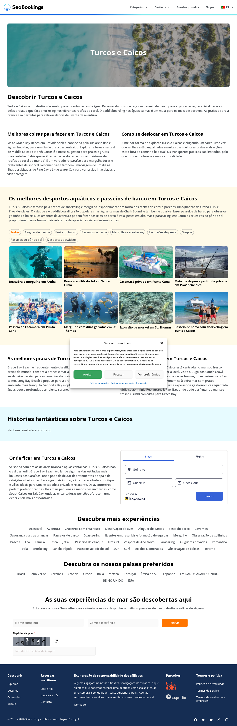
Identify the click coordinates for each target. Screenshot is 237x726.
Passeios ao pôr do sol (26, 240)
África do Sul (149, 574)
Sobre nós (47, 688)
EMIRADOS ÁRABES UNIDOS (200, 574)
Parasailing (167, 542)
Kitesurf (113, 542)
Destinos (160, 7)
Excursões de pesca (162, 232)
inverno (209, 549)
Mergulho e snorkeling (128, 232)
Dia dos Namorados (149, 549)
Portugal (130, 574)
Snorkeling (40, 549)
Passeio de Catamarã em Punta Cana (32, 329)
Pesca (54, 542)
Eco (27, 542)
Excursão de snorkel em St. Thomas (145, 327)
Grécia (87, 574)
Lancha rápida (62, 549)
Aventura (53, 529)
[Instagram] (227, 720)
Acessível (35, 529)
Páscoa (15, 542)
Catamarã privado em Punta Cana (144, 282)
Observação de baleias (184, 549)
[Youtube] (211, 720)
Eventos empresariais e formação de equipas (136, 535)
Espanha (169, 574)
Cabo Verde (38, 574)
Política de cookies (99, 383)
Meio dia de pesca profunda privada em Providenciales (201, 283)
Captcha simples (24, 633)
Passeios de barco (94, 232)
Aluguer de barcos (37, 232)
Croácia (73, 574)
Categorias (136, 7)
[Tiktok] (219, 720)
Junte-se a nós (49, 695)
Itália (100, 574)
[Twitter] (203, 720)
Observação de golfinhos (209, 535)
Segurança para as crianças (29, 535)
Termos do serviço (207, 690)
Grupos (187, 232)
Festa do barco (65, 232)
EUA (131, 581)
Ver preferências (149, 374)
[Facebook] (195, 720)
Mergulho (180, 535)
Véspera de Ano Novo (139, 542)
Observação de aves (119, 529)
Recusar (118, 374)
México (114, 574)
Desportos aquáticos (61, 240)
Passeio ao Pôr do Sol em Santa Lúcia (87, 283)
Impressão (141, 383)
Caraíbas (57, 574)
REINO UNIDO (113, 581)
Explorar (12, 684)
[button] (161, 343)
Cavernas (201, 529)
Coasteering (92, 535)
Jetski (66, 542)
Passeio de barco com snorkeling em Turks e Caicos (201, 329)
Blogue (210, 7)
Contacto (46, 702)
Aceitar (88, 374)
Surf (127, 549)
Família (40, 542)
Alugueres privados (193, 542)
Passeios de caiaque (89, 542)
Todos (15, 232)
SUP (116, 549)
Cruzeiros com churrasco (82, 529)
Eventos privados (188, 7)
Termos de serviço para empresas (210, 699)
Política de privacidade (122, 383)
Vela (25, 549)
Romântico (219, 542)
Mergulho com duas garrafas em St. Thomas (90, 329)
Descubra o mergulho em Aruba (32, 282)
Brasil (21, 574)
